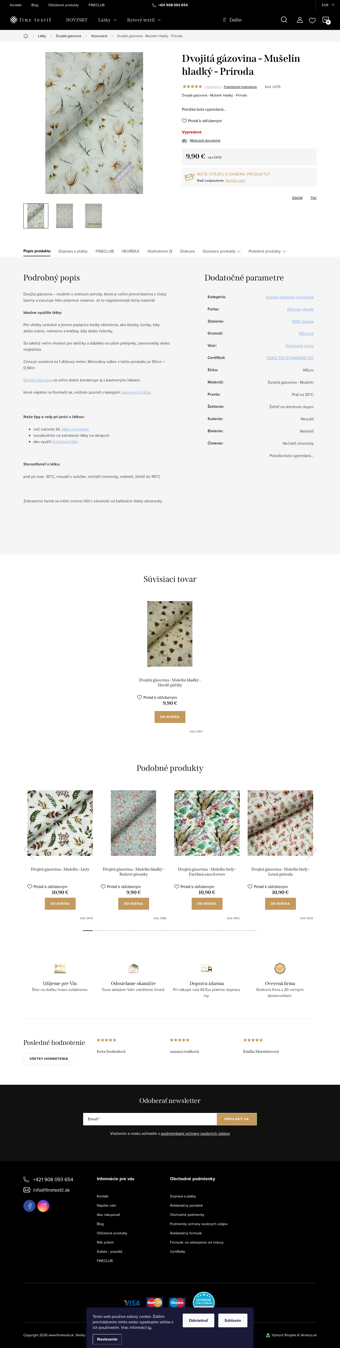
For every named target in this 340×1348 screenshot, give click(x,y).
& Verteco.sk (306, 1335)
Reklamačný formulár (186, 1233)
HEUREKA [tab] (130, 251)
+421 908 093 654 (53, 1179)
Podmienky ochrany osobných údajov (199, 1224)
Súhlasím (233, 1320)
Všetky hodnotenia (49, 1058)
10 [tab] (186, 930)
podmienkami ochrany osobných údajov (195, 1133)
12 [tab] (208, 930)
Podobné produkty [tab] (265, 251)
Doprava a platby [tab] (73, 251)
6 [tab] (143, 930)
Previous (28, 850)
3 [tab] (110, 930)
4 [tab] (121, 930)
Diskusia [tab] (187, 251)
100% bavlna (303, 321)
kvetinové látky (65, 441)
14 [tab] (230, 930)
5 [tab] (132, 930)
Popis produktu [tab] (37, 251)
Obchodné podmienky (187, 1214)
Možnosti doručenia (205, 140)
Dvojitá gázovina (37, 380)
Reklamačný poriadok (186, 1205)
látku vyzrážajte (75, 429)
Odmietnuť (198, 1320)
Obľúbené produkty (63, 4)
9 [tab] (175, 930)
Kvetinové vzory (300, 345)
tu (149, 1327)
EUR (325, 4)
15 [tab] (241, 930)
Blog (34, 4)
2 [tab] (99, 930)
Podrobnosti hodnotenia (240, 87)
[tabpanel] (170, 667)
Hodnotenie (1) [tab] (159, 251)
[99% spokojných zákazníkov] (204, 1302)
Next (311, 850)
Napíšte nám (106, 1205)
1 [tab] (88, 930)
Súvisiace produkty (219, 251)
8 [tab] (165, 930)
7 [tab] (154, 930)
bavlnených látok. (136, 392)
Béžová (293, 309)
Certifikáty (177, 1251)
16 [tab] (252, 930)
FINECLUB (97, 4)
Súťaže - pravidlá (109, 1251)
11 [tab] (197, 930)
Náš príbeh (105, 1242)
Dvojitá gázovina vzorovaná (290, 297)
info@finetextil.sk (51, 1189)
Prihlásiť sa (237, 1119)
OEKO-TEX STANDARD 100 (290, 357)
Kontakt (15, 4)
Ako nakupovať (108, 1214)
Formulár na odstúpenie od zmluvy (197, 1242)
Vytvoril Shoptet (284, 1335)
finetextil (43, 1206)
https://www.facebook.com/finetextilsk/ (29, 1206)
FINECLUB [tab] (105, 251)
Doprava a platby (183, 1196)
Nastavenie (107, 1339)
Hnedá (308, 309)
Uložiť (191, 197)
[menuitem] (77, 20)
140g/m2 (306, 333)
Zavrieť (208, 196)
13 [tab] (219, 930)
